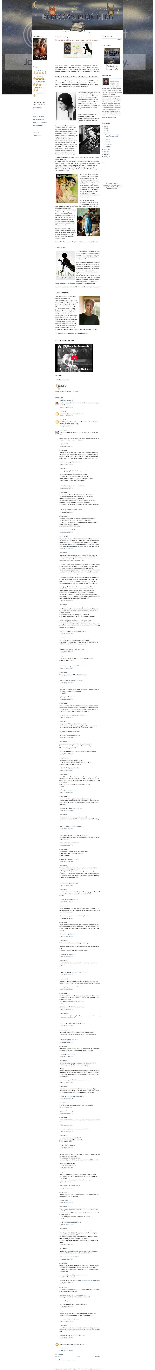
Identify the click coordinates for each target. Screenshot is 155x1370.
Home (78, 1356)
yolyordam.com (71, 934)
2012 (105, 149)
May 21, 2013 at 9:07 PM (66, 1025)
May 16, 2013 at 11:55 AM (66, 512)
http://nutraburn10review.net (74, 1222)
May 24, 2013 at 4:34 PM (66, 1224)
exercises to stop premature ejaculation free (77, 1129)
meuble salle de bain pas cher (68, 1165)
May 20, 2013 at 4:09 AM (66, 792)
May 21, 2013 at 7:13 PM (66, 1009)
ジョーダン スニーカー (77, 680)
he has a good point (70, 1111)
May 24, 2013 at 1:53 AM (66, 1188)
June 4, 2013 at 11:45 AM (66, 1350)
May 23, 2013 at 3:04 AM (66, 1148)
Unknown (61, 411)
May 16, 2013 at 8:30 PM (66, 532)
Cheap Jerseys (71, 697)
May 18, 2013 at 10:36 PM (66, 737)
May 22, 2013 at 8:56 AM (66, 1056)
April (106, 139)
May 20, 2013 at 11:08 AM (66, 810)
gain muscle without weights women (80, 915)
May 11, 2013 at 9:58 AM (65, 446)
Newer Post (58, 1356)
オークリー (75, 899)
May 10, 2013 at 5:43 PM (66, 407)
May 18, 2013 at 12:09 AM (66, 668)
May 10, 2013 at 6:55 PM (66, 415)
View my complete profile (109, 117)
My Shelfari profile (38, 125)
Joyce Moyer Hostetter (65, 400)
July (106, 130)
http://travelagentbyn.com (78, 1007)
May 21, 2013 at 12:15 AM (66, 885)
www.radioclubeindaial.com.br (75, 987)
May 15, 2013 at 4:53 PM (66, 488)
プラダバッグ (78, 808)
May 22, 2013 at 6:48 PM (66, 1131)
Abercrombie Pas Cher (74, 735)
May (106, 133)
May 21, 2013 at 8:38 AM (66, 989)
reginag (61, 1341)
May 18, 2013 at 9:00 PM (66, 717)
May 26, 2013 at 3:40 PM (66, 1337)
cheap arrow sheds (77, 462)
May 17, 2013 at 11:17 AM (66, 633)
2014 (105, 126)
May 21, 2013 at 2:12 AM (66, 901)
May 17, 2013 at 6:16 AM (66, 600)
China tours (62, 536)
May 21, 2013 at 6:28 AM (66, 956)
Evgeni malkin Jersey (79, 1335)
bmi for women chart (78, 486)
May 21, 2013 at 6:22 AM (66, 936)
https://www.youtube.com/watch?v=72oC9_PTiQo (85, 241)
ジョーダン (76, 768)
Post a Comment (59, 1354)
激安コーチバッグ (79, 649)
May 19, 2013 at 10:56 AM (66, 770)
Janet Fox (62, 430)
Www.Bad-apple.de (70, 1145)
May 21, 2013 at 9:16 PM (66, 1042)
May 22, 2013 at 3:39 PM (66, 1113)
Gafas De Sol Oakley (73, 1256)
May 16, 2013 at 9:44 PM (66, 548)
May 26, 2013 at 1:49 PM (66, 1307)
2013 (105, 128)
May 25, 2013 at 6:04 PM (66, 1283)
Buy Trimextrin (71, 1054)
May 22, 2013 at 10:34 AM (66, 1098)
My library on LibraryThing (40, 122)
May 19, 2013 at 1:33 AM (66, 754)
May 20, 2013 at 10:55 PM (66, 861)
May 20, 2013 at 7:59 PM (66, 845)
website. (85, 333)
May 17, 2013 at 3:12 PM (66, 652)
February (107, 144)
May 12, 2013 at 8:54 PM (66, 464)
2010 (105, 154)
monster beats (72, 790)
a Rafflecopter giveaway (62, 380)
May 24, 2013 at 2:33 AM (66, 1202)
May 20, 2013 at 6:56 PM (66, 828)
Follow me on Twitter (38, 116)
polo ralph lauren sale (78, 666)
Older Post (97, 1356)
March (107, 142)
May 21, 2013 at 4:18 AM (66, 918)
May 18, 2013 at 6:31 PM (66, 699)
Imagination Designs (116, 185)
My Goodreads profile (38, 119)
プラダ (76, 883)
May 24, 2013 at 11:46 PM (66, 1259)
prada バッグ (68, 1200)
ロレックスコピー (71, 954)
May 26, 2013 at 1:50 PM (66, 1321)
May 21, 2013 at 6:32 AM (66, 974)
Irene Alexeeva (113, 188)
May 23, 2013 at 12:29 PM (66, 1168)
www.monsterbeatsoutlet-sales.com (76, 715)
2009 (105, 156)
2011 (105, 151)
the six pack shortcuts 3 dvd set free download (88, 1280)
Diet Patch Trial (76, 530)
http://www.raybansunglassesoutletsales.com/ (84, 751)
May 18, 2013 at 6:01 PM (66, 682)
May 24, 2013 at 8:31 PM (66, 1244)
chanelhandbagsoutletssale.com (76, 1023)
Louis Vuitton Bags (77, 826)
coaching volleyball (64, 1348)
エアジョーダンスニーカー (79, 972)
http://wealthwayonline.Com (77, 1096)
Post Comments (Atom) (69, 1360)
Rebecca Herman (66, 391)
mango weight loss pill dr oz (79, 631)
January (107, 146)
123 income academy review (81, 1080)
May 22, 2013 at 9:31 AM (66, 1082)
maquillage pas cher (76, 1185)
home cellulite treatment (82, 1304)
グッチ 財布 (75, 859)
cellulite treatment (76, 1319)
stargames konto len (77, 509)
